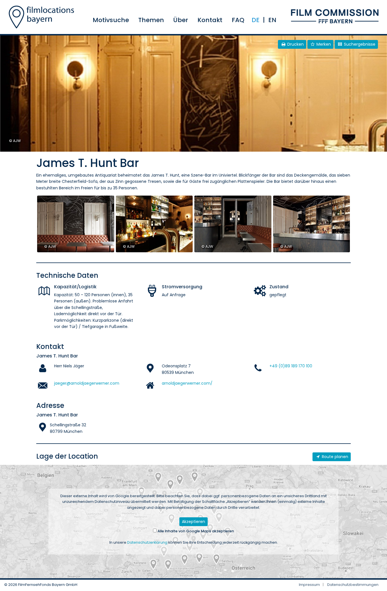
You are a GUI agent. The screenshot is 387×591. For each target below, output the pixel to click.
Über (180, 20)
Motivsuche (111, 20)
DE (256, 20)
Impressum (309, 584)
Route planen (334, 456)
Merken (323, 44)
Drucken (295, 44)
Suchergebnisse (359, 44)
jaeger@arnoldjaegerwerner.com (86, 383)
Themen (151, 20)
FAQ (238, 20)
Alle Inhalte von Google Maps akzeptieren (195, 531)
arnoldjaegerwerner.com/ (187, 383)
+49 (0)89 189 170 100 (290, 366)
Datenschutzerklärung (147, 542)
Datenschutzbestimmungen (353, 584)
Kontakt (209, 20)
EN (272, 20)
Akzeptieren (193, 521)
